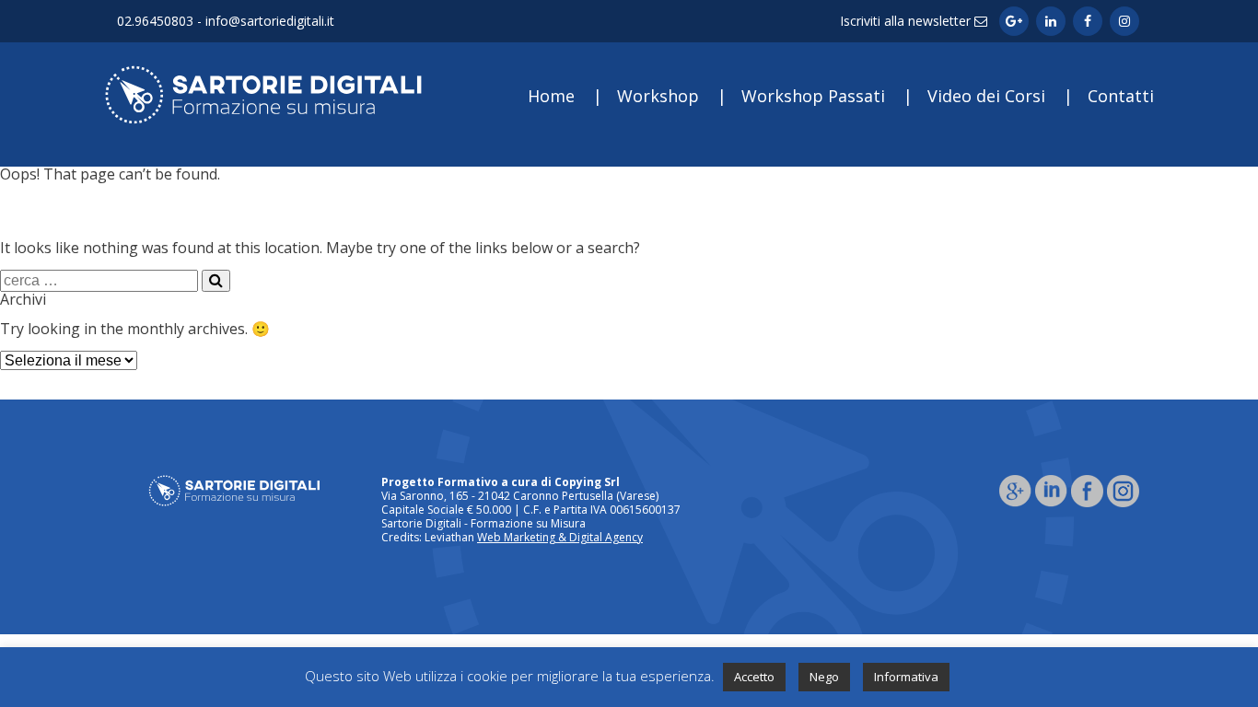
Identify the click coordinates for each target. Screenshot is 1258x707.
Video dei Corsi (986, 96)
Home (551, 96)
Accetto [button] (754, 676)
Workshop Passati (813, 96)
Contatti (1121, 96)
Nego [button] (824, 676)
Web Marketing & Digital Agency (560, 537)
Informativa (906, 676)
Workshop (658, 96)
